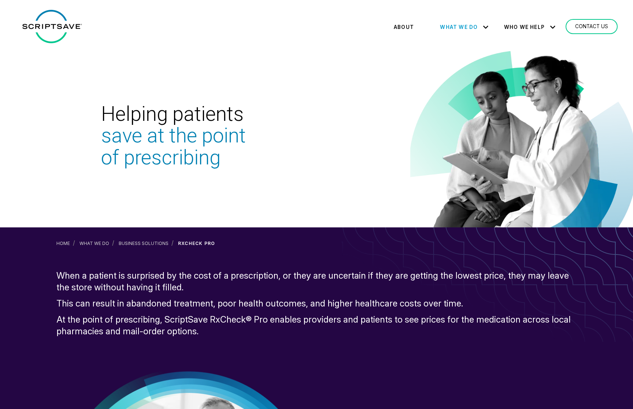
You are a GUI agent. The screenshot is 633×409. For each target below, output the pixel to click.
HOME (63, 243)
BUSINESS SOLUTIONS (144, 243)
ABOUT (404, 27)
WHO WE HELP (524, 27)
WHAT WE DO (459, 27)
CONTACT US (591, 26)
